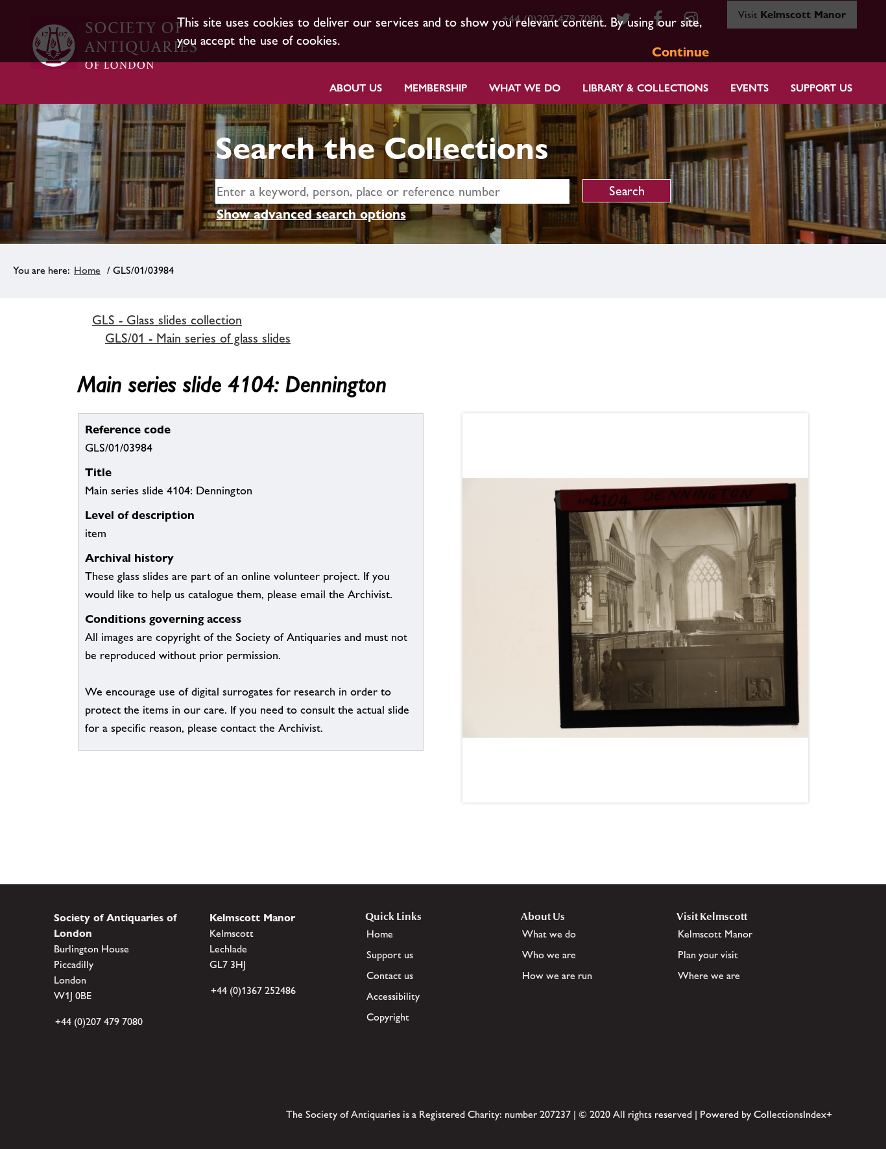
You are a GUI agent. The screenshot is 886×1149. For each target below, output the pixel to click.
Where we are (709, 975)
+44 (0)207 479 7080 (99, 1021)
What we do (524, 88)
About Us (355, 88)
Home (87, 270)
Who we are (549, 955)
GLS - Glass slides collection (167, 320)
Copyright (387, 1017)
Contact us (389, 975)
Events (749, 88)
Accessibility (393, 996)
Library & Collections (645, 88)
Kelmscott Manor (715, 934)
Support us (389, 955)
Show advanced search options (311, 214)
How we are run (557, 975)
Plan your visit (708, 955)
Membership (435, 88)
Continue (680, 52)
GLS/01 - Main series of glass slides (198, 338)
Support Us (821, 88)
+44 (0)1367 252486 (253, 990)
